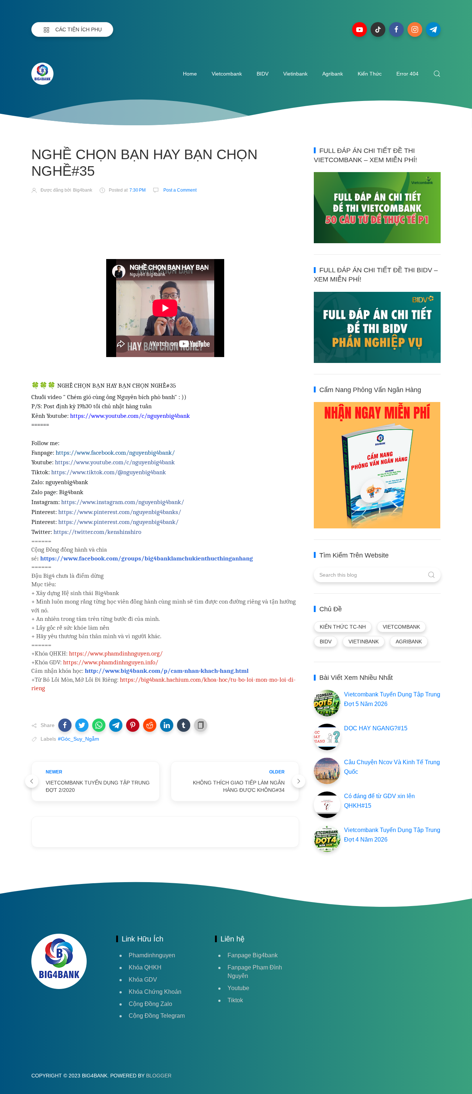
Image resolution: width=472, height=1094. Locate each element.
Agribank (332, 74)
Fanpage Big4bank (253, 955)
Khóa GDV (143, 979)
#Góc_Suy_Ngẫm (78, 739)
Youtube (238, 988)
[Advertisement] (165, 221)
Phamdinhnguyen (152, 955)
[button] (65, 725)
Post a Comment (179, 190)
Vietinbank (295, 74)
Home (190, 74)
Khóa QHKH (145, 967)
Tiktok (235, 1000)
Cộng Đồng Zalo (150, 1004)
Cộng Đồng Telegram (157, 1016)
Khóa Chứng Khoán (155, 992)
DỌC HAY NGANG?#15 (375, 728)
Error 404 (407, 74)
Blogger (158, 1076)
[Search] (437, 74)
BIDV (262, 74)
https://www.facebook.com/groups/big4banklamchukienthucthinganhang (146, 558)
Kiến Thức (370, 74)
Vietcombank (227, 74)
